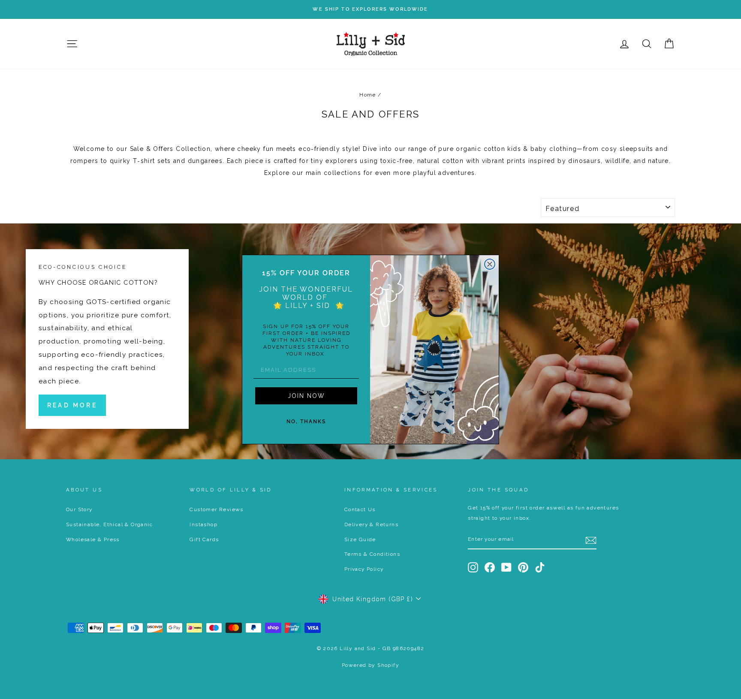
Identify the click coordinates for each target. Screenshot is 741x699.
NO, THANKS (306, 422)
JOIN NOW (306, 395)
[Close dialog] (490, 264)
